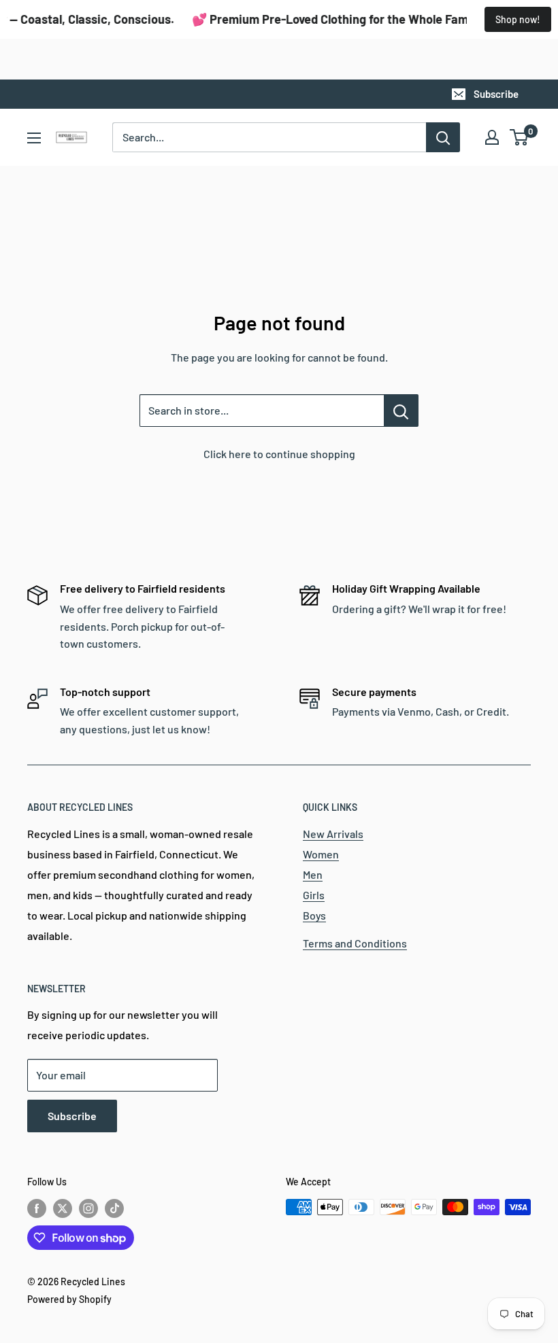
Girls (314, 894)
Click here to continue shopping (279, 453)
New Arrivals (333, 833)
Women (321, 854)
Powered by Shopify (69, 1299)
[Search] (443, 137)
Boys (314, 915)
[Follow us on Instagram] (88, 1208)
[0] (519, 137)
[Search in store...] (401, 410)
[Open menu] (34, 138)
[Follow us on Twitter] (62, 1208)
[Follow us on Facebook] (36, 1208)
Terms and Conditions (355, 943)
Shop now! (517, 19)
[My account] (492, 137)
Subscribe (496, 94)
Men (313, 874)
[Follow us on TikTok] (114, 1208)
